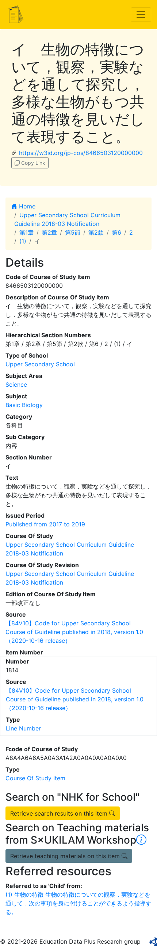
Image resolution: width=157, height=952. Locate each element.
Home (26, 206)
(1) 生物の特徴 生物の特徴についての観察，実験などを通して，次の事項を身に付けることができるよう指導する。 (78, 903)
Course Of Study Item (35, 778)
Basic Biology (24, 405)
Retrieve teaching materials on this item (66, 856)
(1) (22, 241)
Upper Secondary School (40, 364)
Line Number (23, 728)
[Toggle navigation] (141, 14)
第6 (116, 232)
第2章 (49, 232)
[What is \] (141, 840)
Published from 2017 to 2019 (45, 524)
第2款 (96, 232)
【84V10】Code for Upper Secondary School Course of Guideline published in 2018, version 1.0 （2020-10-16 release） (74, 632)
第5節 (72, 232)
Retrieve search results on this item (59, 813)
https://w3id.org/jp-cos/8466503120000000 (81, 152)
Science (16, 384)
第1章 (26, 232)
